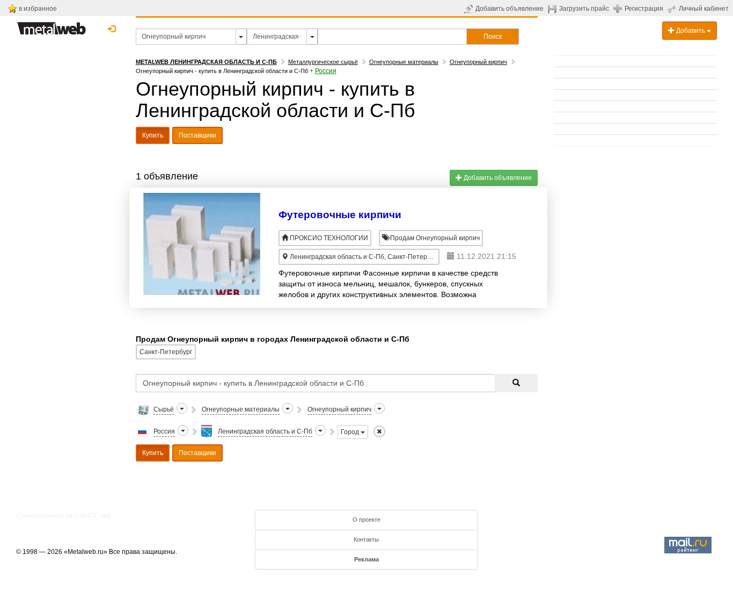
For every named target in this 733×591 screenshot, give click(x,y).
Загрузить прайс (584, 8)
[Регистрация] (619, 8)
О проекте (366, 519)
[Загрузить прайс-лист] (553, 8)
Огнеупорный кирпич (478, 62)
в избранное (38, 8)
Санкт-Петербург (166, 352)
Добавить (691, 30)
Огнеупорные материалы (403, 62)
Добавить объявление (509, 8)
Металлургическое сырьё (323, 62)
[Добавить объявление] (469, 8)
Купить (152, 135)
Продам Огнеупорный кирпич (434, 238)
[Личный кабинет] (673, 8)
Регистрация (644, 8)
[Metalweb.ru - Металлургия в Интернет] (51, 25)
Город (351, 432)
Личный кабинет (704, 8)
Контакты (366, 539)
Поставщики (197, 135)
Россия (325, 71)
